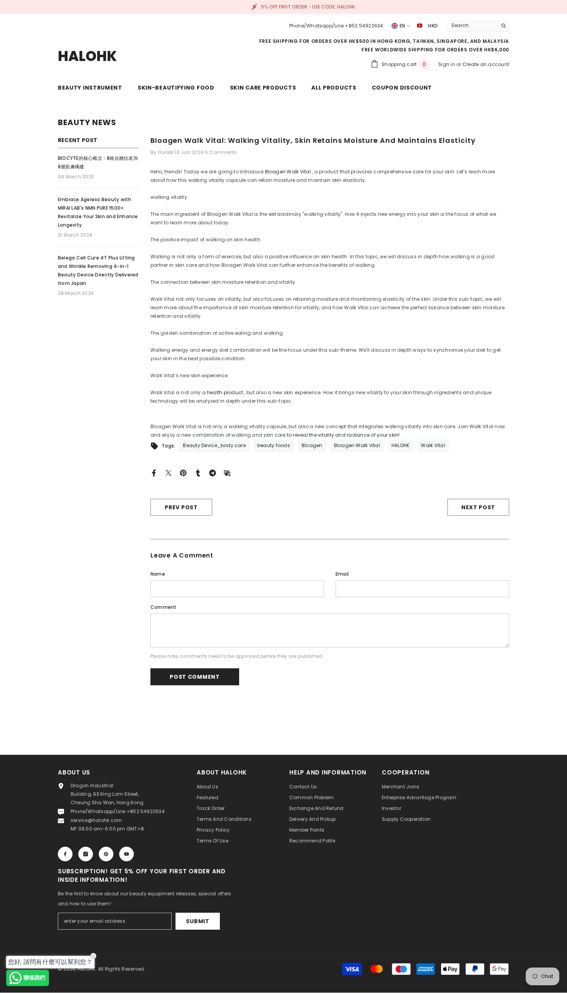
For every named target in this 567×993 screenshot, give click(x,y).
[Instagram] (85, 854)
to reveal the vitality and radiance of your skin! (343, 435)
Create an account (485, 64)
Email (342, 574)
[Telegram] (212, 472)
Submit (197, 921)
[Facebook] (153, 472)
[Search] (478, 26)
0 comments (221, 152)
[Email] (227, 472)
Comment (163, 607)
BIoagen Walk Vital (288, 171)
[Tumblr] (197, 472)
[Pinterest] (183, 472)
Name (157, 574)
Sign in (447, 64)
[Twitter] (168, 472)
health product (225, 392)
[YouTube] (126, 854)
